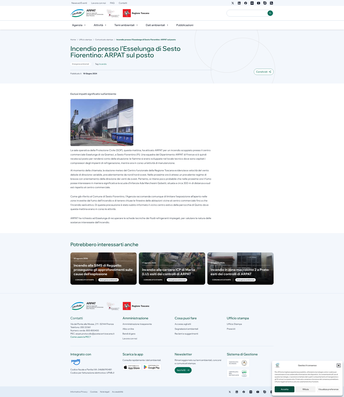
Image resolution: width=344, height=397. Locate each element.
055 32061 (85, 327)
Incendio (103, 64)
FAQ (112, 3)
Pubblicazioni (184, 25)
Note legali (104, 392)
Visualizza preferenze (328, 389)
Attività (98, 25)
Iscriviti (181, 370)
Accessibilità (117, 392)
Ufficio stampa (85, 39)
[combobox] (247, 13)
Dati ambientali (155, 25)
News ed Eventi (79, 3)
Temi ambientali (124, 25)
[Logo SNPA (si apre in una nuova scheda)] (113, 13)
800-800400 (92, 330)
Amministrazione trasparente (137, 324)
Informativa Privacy (78, 392)
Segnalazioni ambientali (186, 328)
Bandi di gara (129, 333)
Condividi (262, 71)
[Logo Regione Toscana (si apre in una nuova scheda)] (136, 13)
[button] (338, 365)
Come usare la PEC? (80, 337)
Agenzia (77, 25)
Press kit (231, 328)
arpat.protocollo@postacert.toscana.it (95, 333)
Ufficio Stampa (234, 324)
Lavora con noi (98, 3)
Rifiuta (306, 389)
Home (73, 39)
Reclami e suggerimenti (186, 333)
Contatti (123, 3)
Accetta (284, 389)
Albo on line (128, 328)
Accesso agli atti (183, 324)
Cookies (93, 392)
